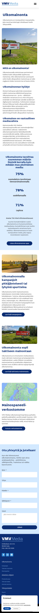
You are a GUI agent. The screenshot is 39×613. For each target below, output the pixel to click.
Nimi (4, 470)
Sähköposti (6, 501)
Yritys (4, 481)
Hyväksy (7, 608)
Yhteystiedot (7, 588)
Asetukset (15, 608)
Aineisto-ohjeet (8, 575)
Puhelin (4, 491)
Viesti (4, 511)
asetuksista (27, 605)
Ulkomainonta (7, 562)
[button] (35, 4)
